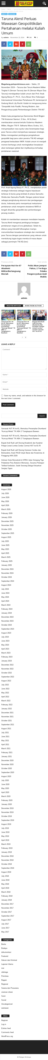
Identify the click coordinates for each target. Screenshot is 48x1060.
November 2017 (7, 908)
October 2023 (6, 625)
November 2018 (7, 860)
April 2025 (5, 553)
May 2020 (5, 788)
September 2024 (7, 581)
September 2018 (7, 868)
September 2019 (7, 820)
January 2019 (6, 852)
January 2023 (6, 661)
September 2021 (7, 725)
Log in (3, 1024)
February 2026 (6, 513)
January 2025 (6, 565)
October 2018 (6, 864)
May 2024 (5, 597)
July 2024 (5, 589)
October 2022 (6, 673)
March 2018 (5, 892)
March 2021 (5, 748)
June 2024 (5, 593)
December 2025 (7, 521)
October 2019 (6, 816)
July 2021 (5, 733)
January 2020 (6, 804)
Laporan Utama (7, 964)
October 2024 (6, 577)
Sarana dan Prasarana (10, 988)
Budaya (4, 948)
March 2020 (5, 796)
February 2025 (6, 561)
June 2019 (5, 832)
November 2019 (7, 812)
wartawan (5, 1008)
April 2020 (5, 792)
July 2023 (5, 637)
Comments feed (7, 1032)
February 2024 (6, 609)
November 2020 (7, 764)
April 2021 (5, 745)
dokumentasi (6, 952)
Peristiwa (4, 976)
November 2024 (7, 573)
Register (4, 1020)
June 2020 (5, 784)
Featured (4, 956)
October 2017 (6, 912)
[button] (44, 4)
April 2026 (5, 505)
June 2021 (5, 737)
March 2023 (5, 653)
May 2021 (5, 741)
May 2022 (5, 693)
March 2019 (5, 844)
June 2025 (5, 545)
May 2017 (5, 932)
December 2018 (7, 856)
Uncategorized (6, 1004)
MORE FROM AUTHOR (33, 306)
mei (2, 968)
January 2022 (6, 709)
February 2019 (6, 848)
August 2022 (6, 681)
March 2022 (5, 701)
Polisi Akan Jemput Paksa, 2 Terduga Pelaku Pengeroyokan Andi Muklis (37, 271)
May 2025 (5, 549)
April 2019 (5, 840)
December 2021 (7, 713)
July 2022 (5, 685)
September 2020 (7, 772)
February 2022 (6, 705)
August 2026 (6, 489)
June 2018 (5, 880)
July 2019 (5, 828)
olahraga (4, 972)
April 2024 (5, 601)
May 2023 (5, 645)
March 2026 (5, 509)
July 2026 (5, 493)
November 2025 (7, 525)
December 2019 (7, 808)
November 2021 (7, 717)
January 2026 (6, 517)
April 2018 (5, 888)
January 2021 (6, 756)
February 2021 (6, 752)
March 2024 (5, 605)
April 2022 (5, 697)
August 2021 (6, 729)
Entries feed (6, 1028)
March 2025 (5, 557)
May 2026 (5, 501)
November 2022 (7, 669)
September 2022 (7, 677)
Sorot (3, 996)
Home (3, 9)
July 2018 (5, 876)
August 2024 (6, 585)
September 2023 (7, 629)
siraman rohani (7, 992)
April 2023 (5, 649)
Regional (12, 14)
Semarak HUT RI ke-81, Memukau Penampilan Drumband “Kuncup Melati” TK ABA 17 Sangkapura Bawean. (8, 327)
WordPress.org (7, 1036)
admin (6, 37)
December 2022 (7, 665)
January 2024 (6, 613)
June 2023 (5, 641)
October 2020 (6, 768)
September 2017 (7, 916)
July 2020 (5, 780)
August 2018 (6, 872)
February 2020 (6, 800)
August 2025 (6, 537)
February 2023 (6, 657)
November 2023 (7, 621)
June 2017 (5, 928)
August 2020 (6, 776)
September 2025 (7, 533)
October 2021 (6, 721)
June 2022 (5, 689)
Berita (9, 9)
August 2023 (6, 633)
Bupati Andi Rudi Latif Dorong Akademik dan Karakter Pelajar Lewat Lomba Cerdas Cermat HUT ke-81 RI (38, 326)
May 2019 (5, 836)
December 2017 (7, 904)
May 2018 (5, 884)
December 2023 (7, 617)
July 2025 (5, 541)
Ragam (4, 980)
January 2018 (6, 900)
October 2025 (6, 529)
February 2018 (6, 896)
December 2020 (7, 760)
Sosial (3, 1000)
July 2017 (5, 924)
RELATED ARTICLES (14, 306)
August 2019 (6, 824)
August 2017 (6, 920)
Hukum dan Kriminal (9, 960)
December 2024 (7, 569)
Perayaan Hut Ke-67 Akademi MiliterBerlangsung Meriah (11, 269)
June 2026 (5, 497)
